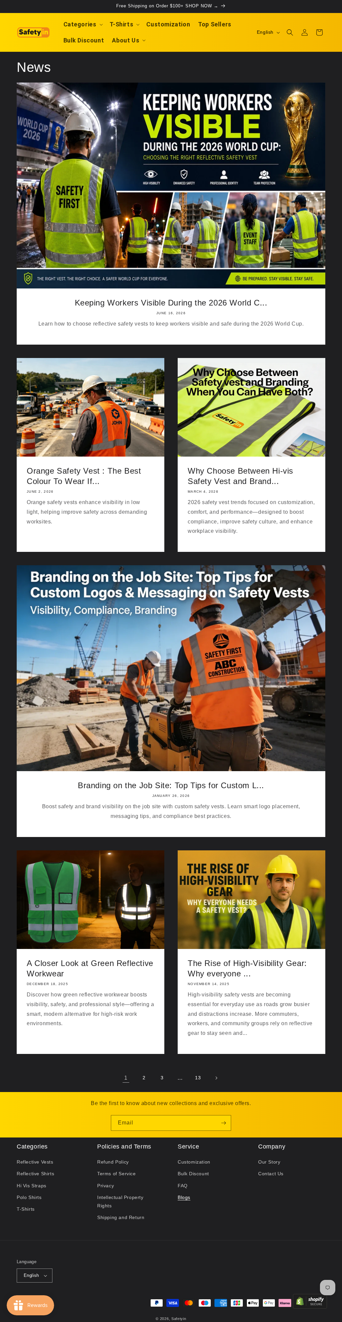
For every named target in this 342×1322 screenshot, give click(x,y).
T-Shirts (26, 1209)
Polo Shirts (29, 1197)
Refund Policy (113, 1162)
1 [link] (126, 1078)
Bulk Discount (193, 1173)
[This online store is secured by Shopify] (310, 1303)
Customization (194, 1162)
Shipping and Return (120, 1217)
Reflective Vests (35, 1162)
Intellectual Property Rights (120, 1201)
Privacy (105, 1185)
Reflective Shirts (35, 1173)
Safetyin (178, 1319)
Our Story (269, 1162)
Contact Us (271, 1173)
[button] (82, 24)
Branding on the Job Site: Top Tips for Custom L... (171, 785)
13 (198, 1077)
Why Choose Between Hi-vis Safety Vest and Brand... (240, 476)
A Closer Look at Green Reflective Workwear (90, 968)
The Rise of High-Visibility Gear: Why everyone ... (247, 968)
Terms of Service (116, 1173)
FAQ (183, 1185)
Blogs (184, 1197)
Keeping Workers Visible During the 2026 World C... (171, 302)
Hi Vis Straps (31, 1185)
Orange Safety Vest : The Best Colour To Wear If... (84, 476)
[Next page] (216, 1078)
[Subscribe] (223, 1123)
